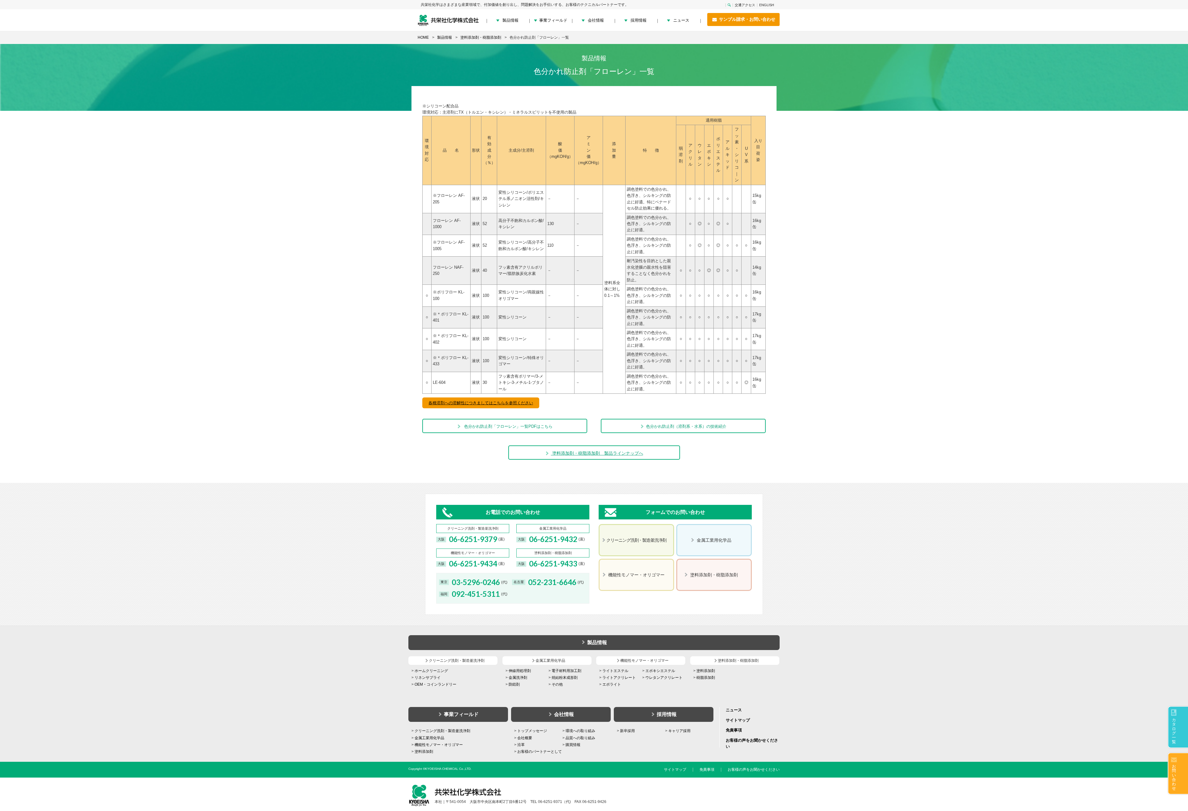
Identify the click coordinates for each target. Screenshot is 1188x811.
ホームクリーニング (431, 671)
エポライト (611, 684)
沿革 (521, 745)
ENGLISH (766, 5)
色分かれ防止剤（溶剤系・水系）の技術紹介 (686, 426)
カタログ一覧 (1174, 731)
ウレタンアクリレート (663, 677)
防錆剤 (514, 684)
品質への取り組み (580, 738)
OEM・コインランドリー (435, 684)
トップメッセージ (532, 731)
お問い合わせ (1174, 777)
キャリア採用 (679, 731)
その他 (557, 684)
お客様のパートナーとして (539, 751)
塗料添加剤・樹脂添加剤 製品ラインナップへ (597, 453)
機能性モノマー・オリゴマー (439, 745)
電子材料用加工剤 (566, 671)
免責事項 (734, 730)
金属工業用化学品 (429, 738)
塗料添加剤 (705, 671)
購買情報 (573, 745)
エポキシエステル (660, 671)
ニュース (681, 20)
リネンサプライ (428, 677)
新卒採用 (627, 731)
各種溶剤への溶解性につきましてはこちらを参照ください (480, 403)
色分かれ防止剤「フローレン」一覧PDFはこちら (508, 426)
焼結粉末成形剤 (565, 677)
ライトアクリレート (619, 677)
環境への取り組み (580, 731)
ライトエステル (615, 671)
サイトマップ (738, 720)
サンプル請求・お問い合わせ (746, 19)
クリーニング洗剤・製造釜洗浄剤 (442, 731)
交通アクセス (745, 5)
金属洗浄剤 (518, 677)
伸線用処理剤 (520, 671)
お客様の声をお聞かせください (754, 769)
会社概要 (524, 738)
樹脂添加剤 (705, 677)
